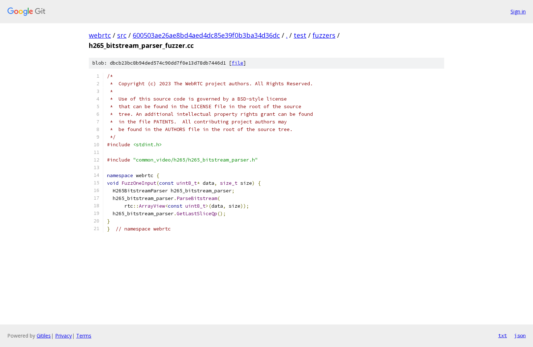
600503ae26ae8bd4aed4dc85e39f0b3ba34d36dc (206, 35)
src (122, 35)
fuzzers (324, 35)
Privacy (63, 335)
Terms (83, 335)
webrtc (100, 35)
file (237, 63)
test (300, 35)
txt (502, 335)
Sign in (518, 11)
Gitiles (44, 335)
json (520, 335)
